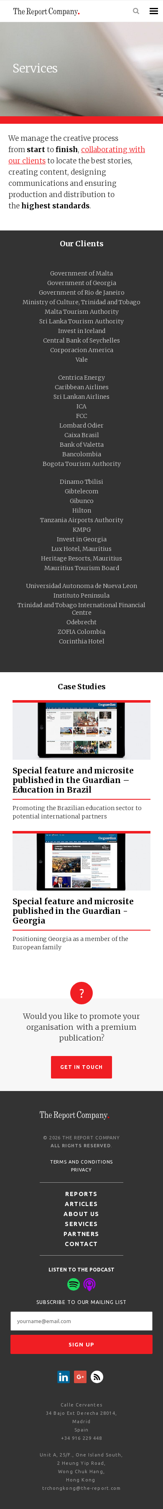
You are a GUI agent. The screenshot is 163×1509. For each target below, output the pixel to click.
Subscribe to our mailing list (81, 1302)
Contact (81, 1244)
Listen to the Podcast (81, 1269)
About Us (81, 1214)
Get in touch (81, 1067)
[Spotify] (73, 1284)
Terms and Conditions (81, 1161)
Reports (81, 1194)
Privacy (81, 1169)
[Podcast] (89, 1284)
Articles (81, 1204)
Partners (81, 1234)
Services (81, 1224)
